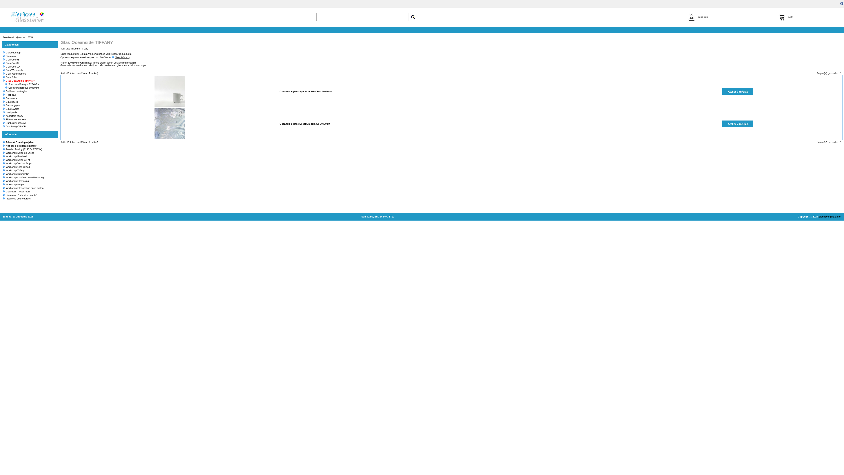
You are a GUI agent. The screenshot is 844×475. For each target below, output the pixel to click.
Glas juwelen (12, 109)
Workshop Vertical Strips (19, 163)
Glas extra (11, 98)
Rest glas (11, 94)
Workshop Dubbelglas (17, 174)
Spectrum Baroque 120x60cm (24, 84)
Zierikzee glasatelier (830, 216)
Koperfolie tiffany (14, 116)
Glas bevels (12, 101)
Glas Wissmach (14, 70)
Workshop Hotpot (15, 184)
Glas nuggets (13, 105)
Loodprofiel (11, 112)
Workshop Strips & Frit (18, 160)
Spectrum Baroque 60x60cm (23, 87)
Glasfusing (11, 56)
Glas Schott (12, 77)
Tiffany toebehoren (16, 119)
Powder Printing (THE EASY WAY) (24, 149)
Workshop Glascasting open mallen (25, 188)
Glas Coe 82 (12, 63)
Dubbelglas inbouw (16, 123)
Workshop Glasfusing (17, 181)
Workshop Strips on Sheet (20, 153)
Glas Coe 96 (12, 59)
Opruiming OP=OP (16, 126)
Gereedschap (13, 52)
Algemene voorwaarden (18, 198)
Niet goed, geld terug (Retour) (21, 145)
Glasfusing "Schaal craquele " (21, 195)
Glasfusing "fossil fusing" (19, 191)
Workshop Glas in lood (18, 167)
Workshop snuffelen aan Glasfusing (25, 177)
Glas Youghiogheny (16, 73)
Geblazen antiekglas (16, 91)
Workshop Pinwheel (16, 156)
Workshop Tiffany (15, 170)
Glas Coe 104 (13, 66)
